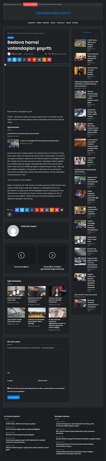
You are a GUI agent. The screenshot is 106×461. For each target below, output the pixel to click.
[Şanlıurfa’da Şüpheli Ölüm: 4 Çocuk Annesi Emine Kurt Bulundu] (80, 261)
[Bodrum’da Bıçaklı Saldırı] (80, 252)
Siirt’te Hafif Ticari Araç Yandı (86, 295)
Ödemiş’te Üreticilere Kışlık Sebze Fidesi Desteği (36, 321)
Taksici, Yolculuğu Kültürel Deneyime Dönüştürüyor (39, 141)
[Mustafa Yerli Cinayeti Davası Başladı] (80, 71)
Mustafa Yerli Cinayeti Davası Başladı (50, 4)
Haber (39, 23)
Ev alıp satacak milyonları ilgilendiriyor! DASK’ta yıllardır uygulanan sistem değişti (57, 323)
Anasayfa (31, 23)
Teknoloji (60, 23)
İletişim (75, 23)
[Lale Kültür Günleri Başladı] (80, 161)
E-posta (10, 380)
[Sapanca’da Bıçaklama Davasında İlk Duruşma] (80, 180)
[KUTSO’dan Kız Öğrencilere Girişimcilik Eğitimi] (80, 57)
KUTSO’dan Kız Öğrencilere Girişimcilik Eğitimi (92, 57)
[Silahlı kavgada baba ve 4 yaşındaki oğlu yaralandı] (80, 194)
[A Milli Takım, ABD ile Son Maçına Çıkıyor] (80, 43)
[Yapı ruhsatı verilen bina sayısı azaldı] (16, 313)
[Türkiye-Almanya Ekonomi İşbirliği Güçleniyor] (57, 291)
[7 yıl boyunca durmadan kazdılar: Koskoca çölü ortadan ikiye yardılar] (80, 142)
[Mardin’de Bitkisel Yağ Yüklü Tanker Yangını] (80, 113)
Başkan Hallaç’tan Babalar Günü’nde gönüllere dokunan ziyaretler (91, 280)
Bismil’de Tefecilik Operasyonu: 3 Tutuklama (35, 300)
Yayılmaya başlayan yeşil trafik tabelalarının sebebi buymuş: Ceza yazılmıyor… (86, 84)
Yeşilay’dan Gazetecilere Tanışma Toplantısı (92, 210)
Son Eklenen (86, 32)
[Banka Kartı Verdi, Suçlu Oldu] (16, 291)
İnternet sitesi (42, 380)
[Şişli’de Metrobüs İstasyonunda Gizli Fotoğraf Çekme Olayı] (80, 126)
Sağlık (53, 23)
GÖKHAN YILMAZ (16, 54)
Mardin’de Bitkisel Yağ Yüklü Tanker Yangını (92, 113)
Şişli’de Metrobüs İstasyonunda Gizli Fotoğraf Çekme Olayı (92, 128)
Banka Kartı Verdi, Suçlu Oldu (14, 299)
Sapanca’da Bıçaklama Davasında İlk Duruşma (92, 180)
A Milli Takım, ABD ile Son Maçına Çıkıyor (92, 43)
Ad (8, 373)
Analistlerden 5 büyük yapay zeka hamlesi (23, 133)
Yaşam (68, 23)
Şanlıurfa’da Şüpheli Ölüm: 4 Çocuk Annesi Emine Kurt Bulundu (92, 262)
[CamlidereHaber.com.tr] (53, 13)
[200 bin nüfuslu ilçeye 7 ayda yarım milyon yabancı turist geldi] (80, 94)
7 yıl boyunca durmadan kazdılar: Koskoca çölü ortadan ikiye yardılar (92, 145)
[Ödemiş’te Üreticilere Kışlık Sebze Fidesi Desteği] (37, 313)
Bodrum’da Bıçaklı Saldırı (92, 250)
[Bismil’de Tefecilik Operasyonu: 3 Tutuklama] (37, 291)
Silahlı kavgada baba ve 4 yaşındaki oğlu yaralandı (92, 195)
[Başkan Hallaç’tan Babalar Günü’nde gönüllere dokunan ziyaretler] (80, 277)
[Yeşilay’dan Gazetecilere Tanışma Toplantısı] (80, 210)
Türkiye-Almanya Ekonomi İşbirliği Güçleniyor (55, 300)
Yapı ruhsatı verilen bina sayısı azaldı (14, 321)
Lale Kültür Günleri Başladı (91, 160)
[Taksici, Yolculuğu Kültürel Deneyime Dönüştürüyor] (13, 143)
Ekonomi (46, 23)
